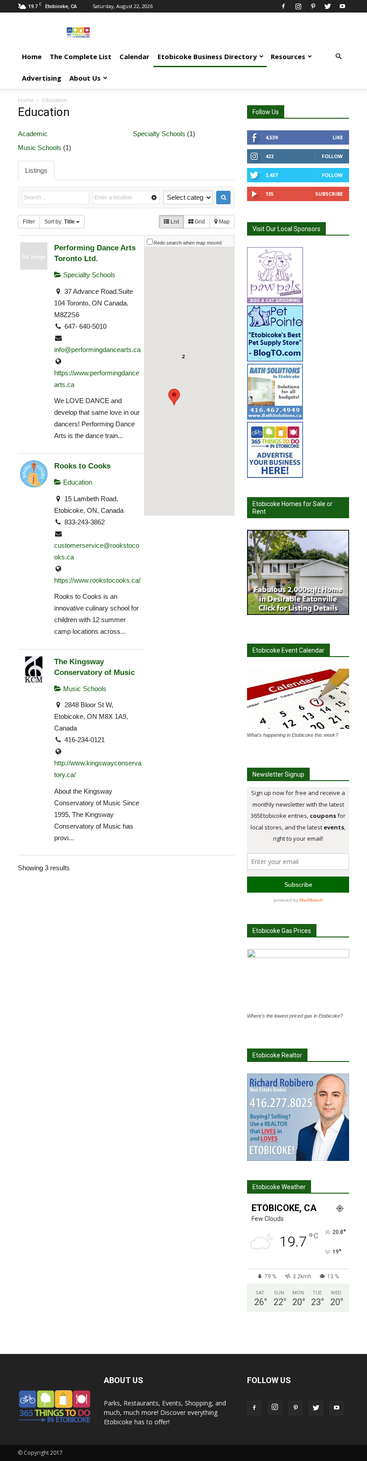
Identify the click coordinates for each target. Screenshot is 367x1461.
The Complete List (80, 56)
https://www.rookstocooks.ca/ (97, 580)
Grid (199, 222)
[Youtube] (342, 6)
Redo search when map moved (188, 242)
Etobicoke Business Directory (207, 56)
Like (338, 137)
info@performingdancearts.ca (97, 349)
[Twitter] (327, 6)
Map (224, 222)
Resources (288, 56)
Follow (332, 156)
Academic (32, 134)
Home (32, 56)
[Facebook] (283, 6)
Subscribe (329, 193)
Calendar (134, 56)
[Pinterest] (313, 6)
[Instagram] (298, 6)
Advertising (41, 77)
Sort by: (59, 222)
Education (76, 482)
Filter (29, 222)
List (174, 222)
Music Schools (39, 147)
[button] (338, 56)
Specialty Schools (159, 134)
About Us (85, 77)
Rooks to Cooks (82, 465)
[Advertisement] (244, 32)
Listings (36, 170)
